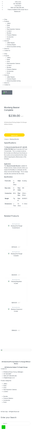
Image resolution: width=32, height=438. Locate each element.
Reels (8, 25)
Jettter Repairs (11, 42)
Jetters (9, 23)
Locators (9, 31)
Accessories (10, 37)
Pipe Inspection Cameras (13, 29)
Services (6, 40)
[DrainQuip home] (16, 353)
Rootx (8, 39)
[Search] (3, 427)
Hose (8, 27)
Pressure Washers (12, 35)
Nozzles (9, 33)
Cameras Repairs (11, 44)
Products (6, 21)
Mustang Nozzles (16, 224)
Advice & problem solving (14, 46)
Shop (5, 19)
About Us (6, 48)
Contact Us (7, 50)
